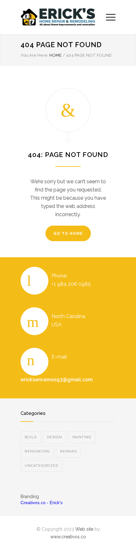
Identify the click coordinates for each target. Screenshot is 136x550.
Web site (84, 529)
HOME (55, 55)
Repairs (68, 451)
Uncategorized (41, 466)
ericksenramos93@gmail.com (57, 380)
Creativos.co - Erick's (42, 502)
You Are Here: (34, 55)
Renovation (37, 451)
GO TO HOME (68, 233)
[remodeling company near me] (63, 17)
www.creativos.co (68, 536)
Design (54, 437)
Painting (81, 437)
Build (31, 437)
